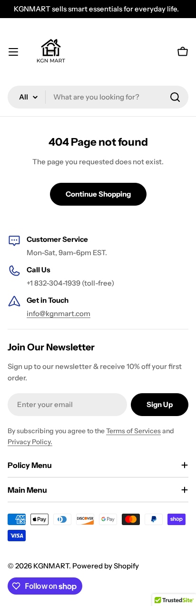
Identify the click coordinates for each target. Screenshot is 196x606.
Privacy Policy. (30, 441)
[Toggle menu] (13, 52)
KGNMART (51, 565)
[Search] (175, 97)
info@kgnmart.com (58, 313)
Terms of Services (133, 431)
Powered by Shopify (105, 565)
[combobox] (98, 97)
